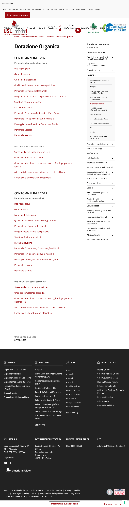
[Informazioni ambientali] (113, 217)
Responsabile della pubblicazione (54, 493)
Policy (26, 493)
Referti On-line (103, 369)
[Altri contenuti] (113, 235)
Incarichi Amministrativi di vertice (99, 81)
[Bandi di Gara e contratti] (113, 178)
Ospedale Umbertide (12, 373)
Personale (50, 36)
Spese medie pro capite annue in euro (32, 152)
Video (34, 493)
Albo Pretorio (103, 401)
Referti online (70, 28)
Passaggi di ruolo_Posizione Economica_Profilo (37, 259)
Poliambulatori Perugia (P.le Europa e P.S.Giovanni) (47, 406)
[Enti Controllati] (113, 158)
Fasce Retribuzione (23, 107)
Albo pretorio (36, 9)
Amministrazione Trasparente (19, 9)
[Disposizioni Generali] (113, 52)
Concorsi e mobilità (50, 9)
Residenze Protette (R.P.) (45, 387)
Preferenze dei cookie (114, 504)
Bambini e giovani (74, 386)
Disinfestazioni (72, 406)
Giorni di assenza (22, 74)
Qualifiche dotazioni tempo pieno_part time (35, 220)
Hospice (38, 369)
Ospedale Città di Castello (15, 369)
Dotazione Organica (97, 103)
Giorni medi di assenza (25, 79)
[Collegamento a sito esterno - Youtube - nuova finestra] (5, 462)
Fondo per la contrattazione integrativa (32, 177)
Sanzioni (93, 132)
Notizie (61, 9)
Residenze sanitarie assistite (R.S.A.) (47, 382)
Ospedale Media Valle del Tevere (17, 381)
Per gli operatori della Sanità (16, 490)
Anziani (69, 382)
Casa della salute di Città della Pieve (48, 417)
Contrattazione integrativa (99, 123)
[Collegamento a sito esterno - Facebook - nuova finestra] (10, 462)
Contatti (97, 9)
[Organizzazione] (113, 70)
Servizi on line (54, 28)
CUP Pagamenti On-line (107, 377)
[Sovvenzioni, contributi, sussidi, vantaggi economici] (113, 172)
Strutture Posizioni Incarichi (27, 102)
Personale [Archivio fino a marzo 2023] (99, 137)
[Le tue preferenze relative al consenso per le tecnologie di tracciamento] (124, 502)
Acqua (69, 369)
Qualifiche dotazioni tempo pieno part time (34, 85)
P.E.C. (5, 9)
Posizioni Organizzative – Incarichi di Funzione (99, 92)
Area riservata (81, 9)
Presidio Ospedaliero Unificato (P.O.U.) (17, 387)
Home (16, 36)
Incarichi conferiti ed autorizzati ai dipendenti (98, 109)
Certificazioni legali (74, 390)
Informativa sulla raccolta (64, 503)
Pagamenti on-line (105, 397)
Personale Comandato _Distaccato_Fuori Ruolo (37, 248)
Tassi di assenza (96, 114)
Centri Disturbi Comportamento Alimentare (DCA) (48, 375)
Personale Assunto (23, 135)
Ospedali (31, 28)
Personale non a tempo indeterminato (98, 98)
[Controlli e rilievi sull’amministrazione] (113, 199)
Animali (69, 377)
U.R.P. (103, 28)
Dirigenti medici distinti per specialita (31, 231)
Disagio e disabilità (74, 402)
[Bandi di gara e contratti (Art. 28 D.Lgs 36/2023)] (113, 57)
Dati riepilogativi (22, 68)
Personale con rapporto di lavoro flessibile (34, 118)
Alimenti (70, 373)
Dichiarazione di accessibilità (40, 496)
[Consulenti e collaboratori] (113, 144)
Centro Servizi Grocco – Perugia (48, 411)
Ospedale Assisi (10, 392)
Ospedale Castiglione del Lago (16, 397)
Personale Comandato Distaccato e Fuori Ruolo (36, 113)
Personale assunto (23, 270)
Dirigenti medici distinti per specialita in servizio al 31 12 (40, 96)
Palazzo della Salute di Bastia (47, 400)
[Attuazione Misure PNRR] (113, 239)
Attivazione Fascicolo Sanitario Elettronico (110, 392)
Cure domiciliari (73, 394)
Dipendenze (71, 398)
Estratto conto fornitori (107, 385)
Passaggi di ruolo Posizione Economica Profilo (36, 124)
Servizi (41, 28)
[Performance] (113, 153)
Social (90, 9)
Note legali (16, 493)
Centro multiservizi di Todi (46, 396)
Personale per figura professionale (30, 91)
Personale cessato (23, 265)
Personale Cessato (23, 129)
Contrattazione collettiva (99, 118)
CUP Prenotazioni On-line (108, 373)
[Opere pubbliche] (113, 183)
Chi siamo (8, 28)
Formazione (70, 9)
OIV (91, 127)
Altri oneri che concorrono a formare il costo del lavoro (40, 172)
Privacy (68, 490)
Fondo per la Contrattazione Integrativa (33, 313)
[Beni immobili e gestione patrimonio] (113, 192)
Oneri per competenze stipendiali (29, 157)
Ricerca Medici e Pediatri (107, 381)
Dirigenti (93, 86)
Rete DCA (85, 28)
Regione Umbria (7, 3)
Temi (95, 28)
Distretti (20, 28)
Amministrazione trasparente (32, 36)
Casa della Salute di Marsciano (48, 391)
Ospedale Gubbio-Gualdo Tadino (17, 377)
